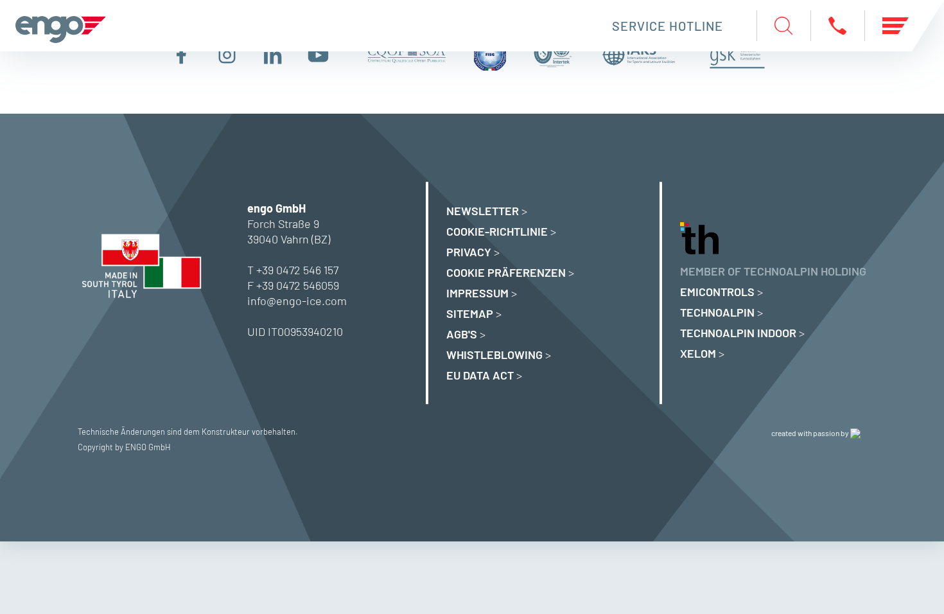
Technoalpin (717, 312)
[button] (876, 366)
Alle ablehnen (575, 571)
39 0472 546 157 (300, 270)
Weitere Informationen (164, 571)
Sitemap (469, 313)
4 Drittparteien (197, 396)
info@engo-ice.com (297, 301)
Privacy (468, 252)
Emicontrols (717, 292)
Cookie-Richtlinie (497, 231)
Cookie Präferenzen (506, 272)
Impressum (477, 293)
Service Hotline (667, 25)
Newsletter (482, 211)
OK (780, 571)
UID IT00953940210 (295, 331)
